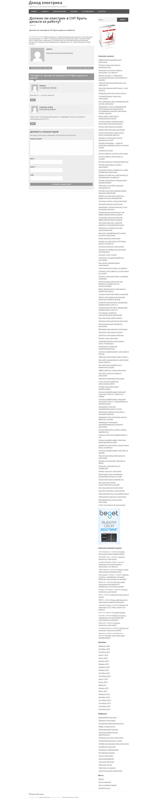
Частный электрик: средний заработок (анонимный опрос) (111, 224)
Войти (101, 779)
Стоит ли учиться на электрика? (112, 505)
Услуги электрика (87, 37)
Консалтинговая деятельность (111, 723)
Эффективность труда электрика (112, 370)
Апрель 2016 (104, 661)
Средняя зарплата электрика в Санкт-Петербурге (111, 342)
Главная (34, 11)
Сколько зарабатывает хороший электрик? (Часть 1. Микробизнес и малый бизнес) (113, 401)
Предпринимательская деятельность (108, 733)
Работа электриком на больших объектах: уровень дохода (112, 298)
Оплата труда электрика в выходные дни (109, 66)
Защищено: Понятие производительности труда (110, 408)
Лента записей (105, 782)
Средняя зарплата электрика (111, 204)
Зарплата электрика (107, 720)
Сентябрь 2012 (105, 706)
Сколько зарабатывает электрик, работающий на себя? (112, 441)
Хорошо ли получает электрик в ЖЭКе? (113, 629)
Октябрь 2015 (104, 673)
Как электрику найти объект (110, 318)
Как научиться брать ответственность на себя (109, 483)
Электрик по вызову (107, 768)
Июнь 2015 (103, 682)
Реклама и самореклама (108, 750)
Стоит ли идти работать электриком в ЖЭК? (109, 382)
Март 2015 (103, 691)
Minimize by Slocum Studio (71, 797)
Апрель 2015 (104, 688)
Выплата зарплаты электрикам (112, 491)
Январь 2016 (104, 664)
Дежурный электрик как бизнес (112, 130)
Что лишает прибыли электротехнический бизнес (110, 314)
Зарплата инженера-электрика (111, 378)
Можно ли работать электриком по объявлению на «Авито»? (113, 176)
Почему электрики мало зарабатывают (109, 388)
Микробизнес (48, 40)
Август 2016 (103, 655)
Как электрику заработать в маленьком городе (110, 366)
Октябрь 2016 (104, 652)
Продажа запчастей (59, 40)
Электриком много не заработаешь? (114, 494)
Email (32, 167)
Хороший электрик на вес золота (112, 93)
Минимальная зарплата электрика (113, 329)
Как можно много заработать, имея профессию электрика (113, 171)
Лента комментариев (107, 785)
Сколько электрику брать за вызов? (113, 294)
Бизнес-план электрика (108, 338)
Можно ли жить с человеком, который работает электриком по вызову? (113, 77)
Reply (33, 100)
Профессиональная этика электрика (69, 37)
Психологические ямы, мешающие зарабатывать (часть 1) (113, 308)
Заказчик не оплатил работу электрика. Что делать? (110, 71)
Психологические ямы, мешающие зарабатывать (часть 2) (113, 303)
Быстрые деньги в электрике (111, 488)
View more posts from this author (59, 53)
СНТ (71, 42)
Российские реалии (107, 753)
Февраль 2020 (104, 646)
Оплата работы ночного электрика (113, 153)
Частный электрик (106, 762)
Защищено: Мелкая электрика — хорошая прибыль (112, 413)
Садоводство (33, 42)
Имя (32, 159)
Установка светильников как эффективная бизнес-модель (111, 218)
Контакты (102, 11)
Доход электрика (45, 2)
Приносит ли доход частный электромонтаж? (110, 229)
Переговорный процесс (108, 729)
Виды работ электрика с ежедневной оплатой (109, 117)
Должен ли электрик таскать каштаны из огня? (110, 139)
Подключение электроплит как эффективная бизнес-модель (111, 213)
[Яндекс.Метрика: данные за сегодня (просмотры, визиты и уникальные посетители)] (36, 794)
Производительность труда (110, 741)
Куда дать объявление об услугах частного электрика (112, 234)
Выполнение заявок (72, 38)
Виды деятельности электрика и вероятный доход (112, 290)
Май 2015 (102, 685)
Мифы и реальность (50, 37)
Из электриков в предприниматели (113, 162)
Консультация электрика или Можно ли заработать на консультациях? (111, 283)
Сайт (32, 175)
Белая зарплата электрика (109, 238)
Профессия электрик (107, 747)
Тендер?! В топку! (106, 150)
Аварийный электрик (107, 717)
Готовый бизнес (88, 11)
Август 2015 (103, 679)
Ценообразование (35, 38)
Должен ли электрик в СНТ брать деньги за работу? (112, 242)
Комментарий (36, 139)
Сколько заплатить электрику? (111, 246)
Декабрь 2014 (104, 697)
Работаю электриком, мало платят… (114, 357)
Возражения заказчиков (57, 38)
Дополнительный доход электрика (113, 321)
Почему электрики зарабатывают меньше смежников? (113, 192)
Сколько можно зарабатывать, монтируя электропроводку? (111, 122)
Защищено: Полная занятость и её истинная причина (113, 208)
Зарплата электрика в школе (111, 332)
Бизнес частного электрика (110, 471)
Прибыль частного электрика (111, 738)
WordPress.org (104, 788)
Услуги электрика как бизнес (110, 127)
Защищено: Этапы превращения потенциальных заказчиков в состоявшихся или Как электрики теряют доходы (112, 110)
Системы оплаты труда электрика (113, 201)
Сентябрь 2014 (105, 700)
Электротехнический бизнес (110, 771)
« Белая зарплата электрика (40, 68)
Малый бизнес (38, 40)
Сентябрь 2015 (105, 676)
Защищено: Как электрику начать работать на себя (113, 418)
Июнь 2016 (103, 658)
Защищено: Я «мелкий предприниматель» (108, 347)
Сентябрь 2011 (105, 709)
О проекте (45, 11)
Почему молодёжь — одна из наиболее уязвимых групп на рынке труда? (114, 145)
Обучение (74, 11)
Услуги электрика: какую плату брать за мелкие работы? (111, 134)
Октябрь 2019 (104, 649)
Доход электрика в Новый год (111, 479)
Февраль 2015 (104, 694)
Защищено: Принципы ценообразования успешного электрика (111, 424)
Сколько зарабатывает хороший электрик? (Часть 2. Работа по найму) (112, 394)
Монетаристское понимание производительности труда (111, 475)
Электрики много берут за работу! (113, 268)
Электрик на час (105, 765)
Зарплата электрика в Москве (111, 335)
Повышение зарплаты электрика (112, 497)
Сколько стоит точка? (107, 255)
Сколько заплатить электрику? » (80, 68)
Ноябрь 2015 (104, 670)
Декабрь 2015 (104, 667)
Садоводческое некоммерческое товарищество (53, 42)
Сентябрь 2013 (105, 703)
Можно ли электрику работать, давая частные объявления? (111, 197)
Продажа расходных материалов (77, 40)
